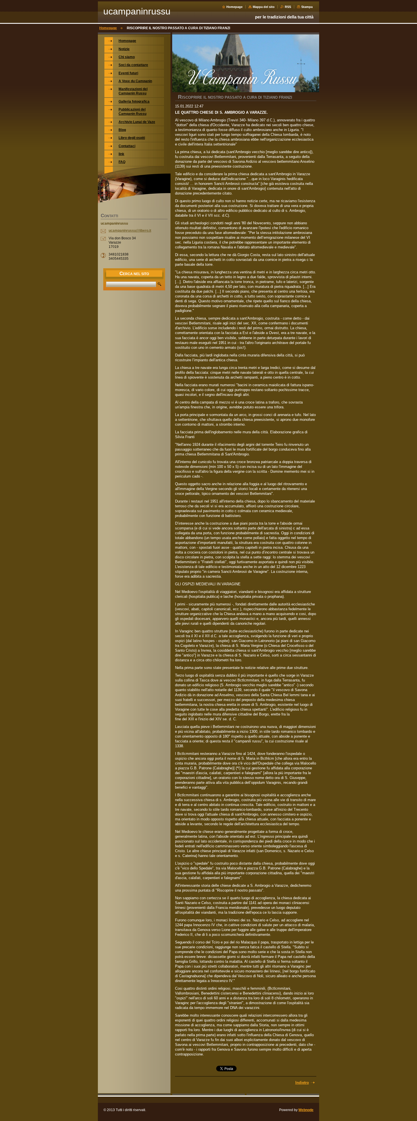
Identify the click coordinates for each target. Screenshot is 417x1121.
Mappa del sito (264, 7)
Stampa (307, 7)
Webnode (305, 1110)
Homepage (234, 7)
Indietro (302, 1082)
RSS (288, 7)
